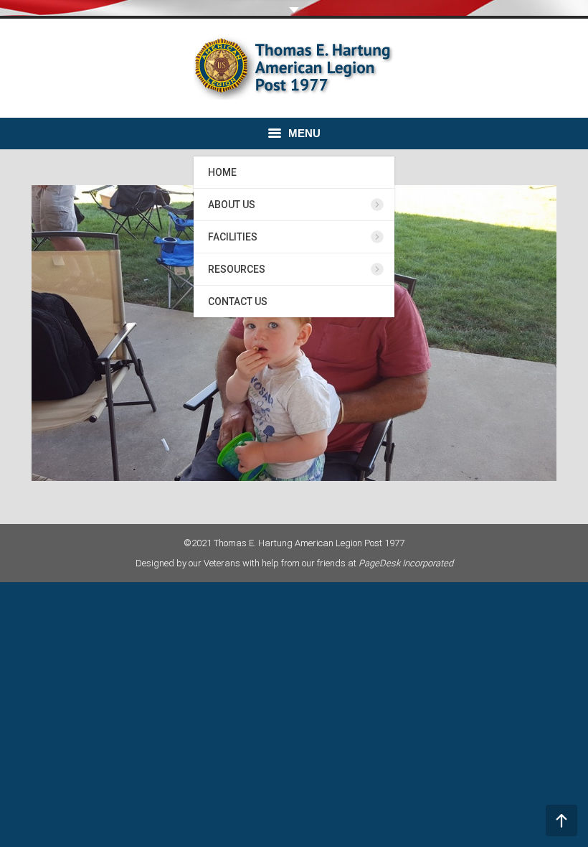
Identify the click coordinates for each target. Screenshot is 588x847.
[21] (294, 333)
